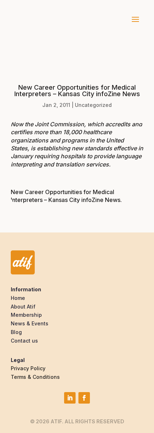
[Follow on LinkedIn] (70, 398)
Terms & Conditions (35, 377)
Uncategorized (93, 105)
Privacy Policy (28, 368)
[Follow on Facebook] (84, 398)
